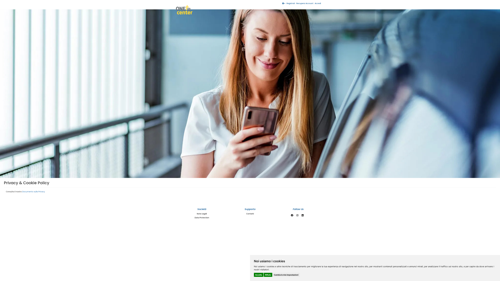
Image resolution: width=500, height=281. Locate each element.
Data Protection (202, 217)
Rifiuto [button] (268, 275)
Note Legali (202, 213)
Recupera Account (304, 3)
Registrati (291, 3)
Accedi (318, 3)
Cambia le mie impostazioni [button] (286, 275)
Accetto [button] (258, 275)
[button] (284, 3)
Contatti (250, 213)
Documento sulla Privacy (33, 191)
